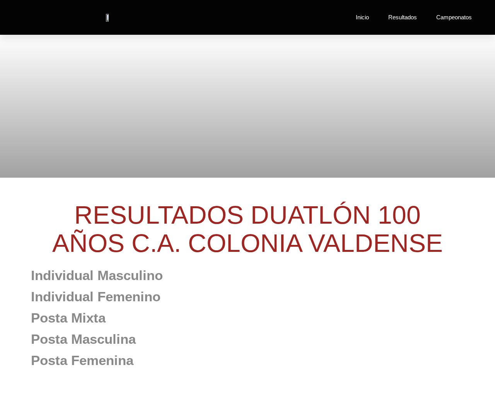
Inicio (362, 17)
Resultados (402, 17)
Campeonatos (454, 17)
